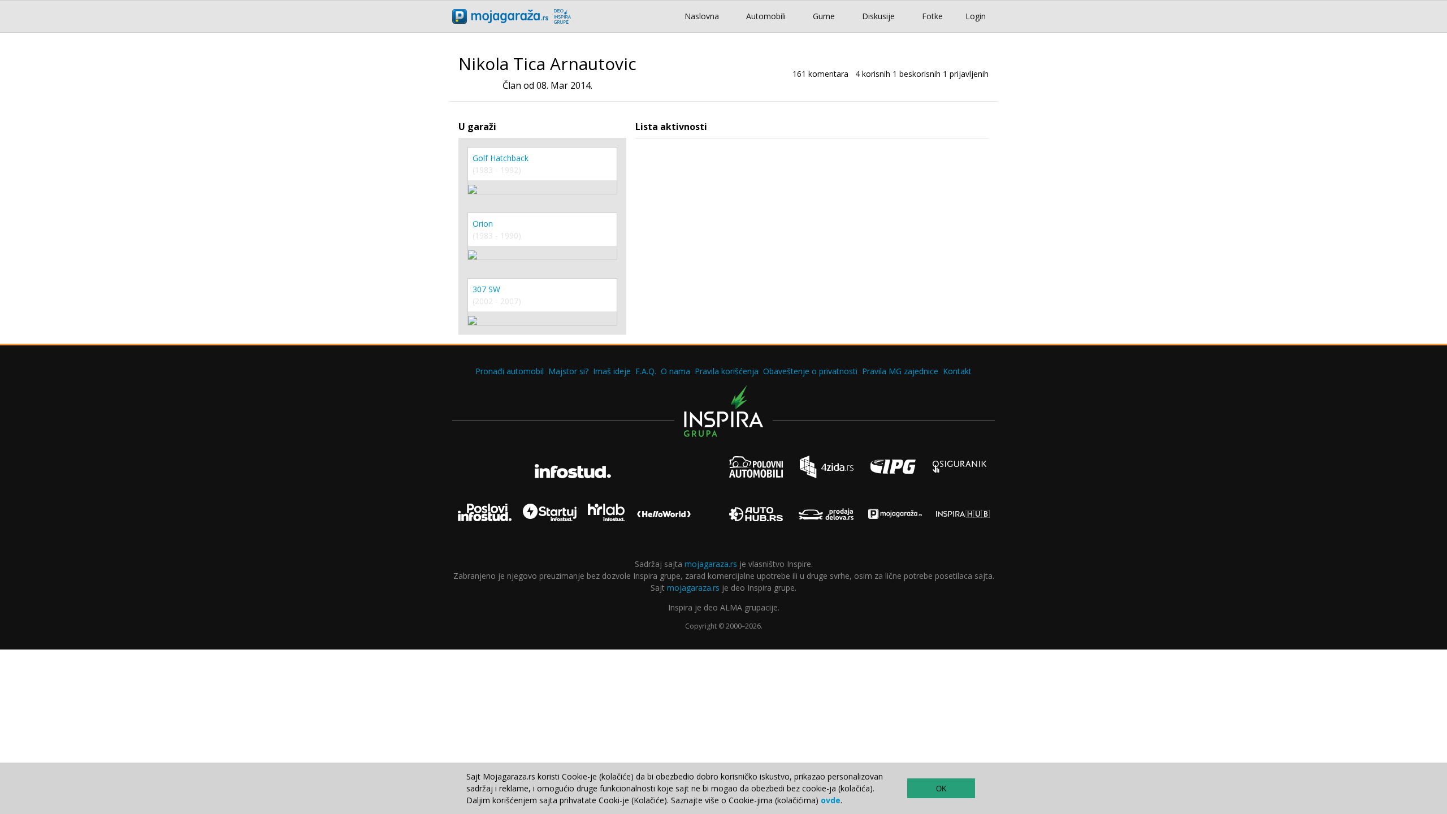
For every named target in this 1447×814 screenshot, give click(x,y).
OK (941, 789)
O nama (675, 371)
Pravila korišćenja (727, 371)
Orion (483, 223)
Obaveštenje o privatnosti (810, 371)
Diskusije (878, 16)
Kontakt (957, 371)
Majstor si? (568, 371)
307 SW (486, 289)
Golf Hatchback (500, 158)
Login (975, 16)
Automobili (766, 16)
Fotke (932, 16)
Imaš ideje (612, 371)
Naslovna (701, 16)
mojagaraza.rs (710, 563)
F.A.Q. (645, 371)
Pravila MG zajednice (900, 371)
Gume (824, 16)
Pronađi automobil (509, 371)
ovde (831, 800)
